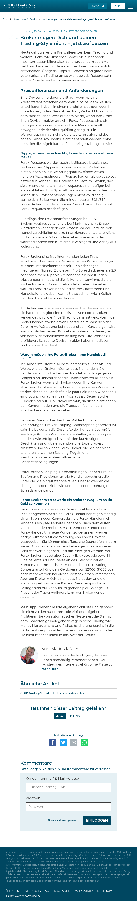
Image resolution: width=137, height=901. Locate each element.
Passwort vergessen (62, 820)
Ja (61, 716)
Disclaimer (62, 891)
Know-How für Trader (25, 19)
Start (5, 19)
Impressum (104, 891)
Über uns (12, 891)
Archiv (36, 891)
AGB (48, 891)
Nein (76, 716)
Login (118, 5)
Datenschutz (83, 891)
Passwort (33, 798)
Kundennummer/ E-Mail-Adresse (52, 778)
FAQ (25, 891)
